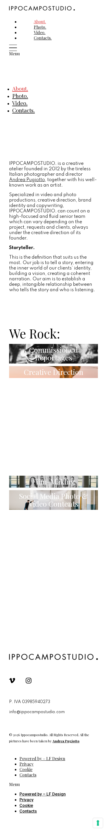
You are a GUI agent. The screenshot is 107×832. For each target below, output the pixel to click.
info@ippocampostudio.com (37, 712)
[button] (18, 50)
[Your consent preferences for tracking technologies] (98, 823)
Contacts (27, 774)
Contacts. (43, 38)
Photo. (20, 95)
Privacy (26, 799)
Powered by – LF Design (42, 758)
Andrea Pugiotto (27, 180)
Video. (20, 102)
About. (20, 88)
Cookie (26, 805)
